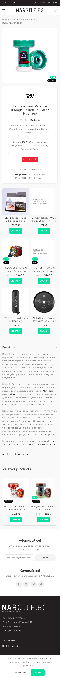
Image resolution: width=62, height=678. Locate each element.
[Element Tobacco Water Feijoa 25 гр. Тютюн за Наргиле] (44, 201)
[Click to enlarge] (8, 77)
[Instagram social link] (34, 584)
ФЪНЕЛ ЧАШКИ (37, 178)
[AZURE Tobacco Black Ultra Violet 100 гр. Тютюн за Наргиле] (15, 201)
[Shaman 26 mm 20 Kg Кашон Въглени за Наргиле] (15, 251)
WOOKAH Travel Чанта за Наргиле (15, 319)
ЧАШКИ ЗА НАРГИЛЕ (23, 19)
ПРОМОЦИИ (20, 178)
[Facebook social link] (19, 584)
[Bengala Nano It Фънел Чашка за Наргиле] (16, 491)
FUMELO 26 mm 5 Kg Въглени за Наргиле (44, 269)
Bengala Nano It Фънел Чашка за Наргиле (16, 508)
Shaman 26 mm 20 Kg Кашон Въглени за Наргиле (16, 271)
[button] (15, 231)
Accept (38, 672)
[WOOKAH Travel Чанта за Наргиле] (15, 301)
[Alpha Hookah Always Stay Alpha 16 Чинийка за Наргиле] (44, 301)
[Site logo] (29, 10)
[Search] (56, 10)
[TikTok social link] (41, 584)
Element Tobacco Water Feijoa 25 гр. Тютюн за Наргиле (44, 220)
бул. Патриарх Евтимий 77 (45, 3)
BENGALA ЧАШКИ (12, 22)
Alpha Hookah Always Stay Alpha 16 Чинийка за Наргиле (44, 321)
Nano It (47, 390)
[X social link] (26, 584)
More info (21, 672)
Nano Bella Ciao (10, 394)
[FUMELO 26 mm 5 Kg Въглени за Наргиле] (44, 251)
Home (5, 19)
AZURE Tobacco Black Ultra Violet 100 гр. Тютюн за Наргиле (15, 220)
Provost (18, 444)
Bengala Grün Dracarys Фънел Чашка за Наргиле (43, 509)
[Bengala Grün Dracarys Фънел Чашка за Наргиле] (44, 491)
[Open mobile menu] (4, 10)
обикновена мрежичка (42, 444)
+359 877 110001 (9, 3)
